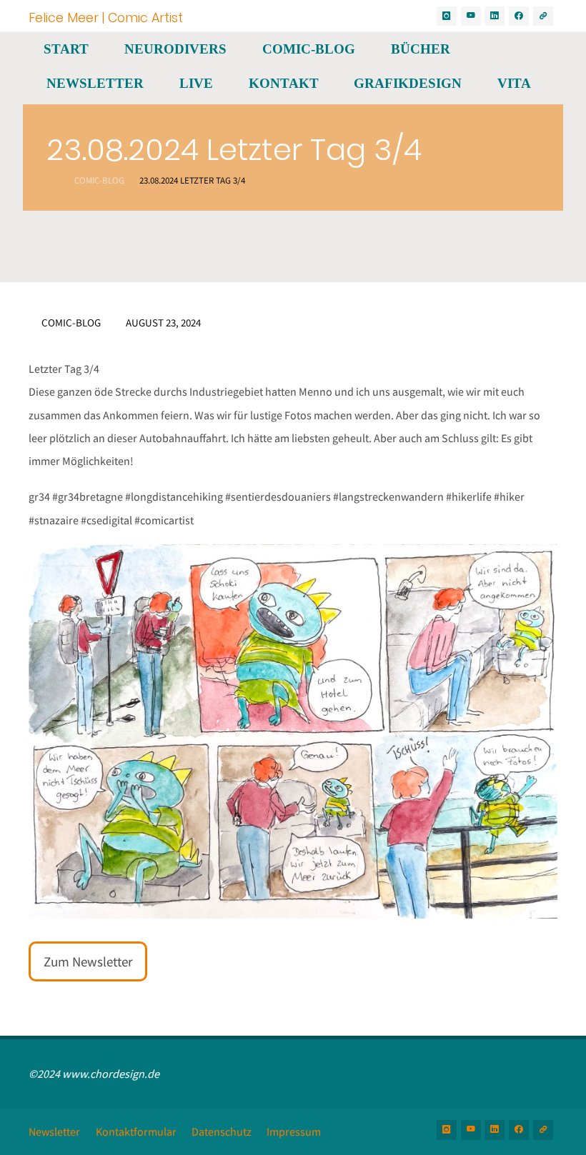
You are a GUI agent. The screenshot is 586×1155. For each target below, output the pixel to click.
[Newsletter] (543, 16)
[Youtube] (471, 16)
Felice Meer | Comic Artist (106, 17)
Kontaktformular (136, 1131)
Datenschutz (222, 1131)
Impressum (294, 1131)
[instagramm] (447, 16)
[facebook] (519, 16)
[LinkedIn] (495, 16)
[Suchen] (45, 117)
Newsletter (54, 1131)
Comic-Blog (99, 180)
